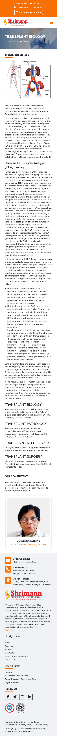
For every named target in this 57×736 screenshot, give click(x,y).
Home (7, 41)
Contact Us (10, 660)
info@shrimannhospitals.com (25, 562)
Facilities (8, 649)
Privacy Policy (25, 725)
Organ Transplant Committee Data (20, 679)
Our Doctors (10, 653)
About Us (9, 646)
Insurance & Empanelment (16, 656)
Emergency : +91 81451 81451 (30, 7)
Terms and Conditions (15, 722)
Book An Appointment (29, 12)
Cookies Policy (41, 725)
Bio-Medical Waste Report (16, 676)
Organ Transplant (12, 682)
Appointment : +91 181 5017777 (30, 3)
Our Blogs (9, 672)
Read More (9, 630)
